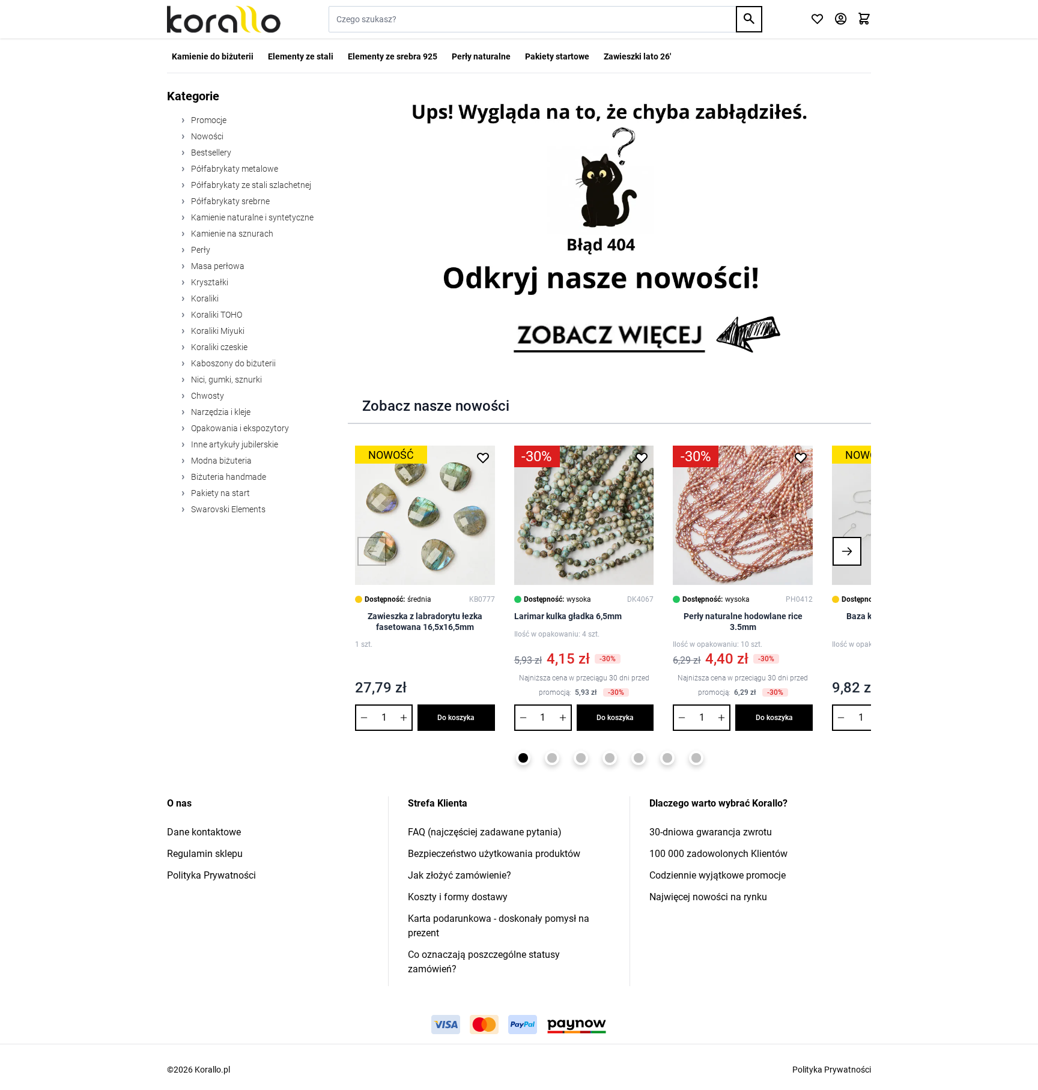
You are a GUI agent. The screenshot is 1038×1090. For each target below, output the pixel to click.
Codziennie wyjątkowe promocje (717, 875)
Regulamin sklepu (205, 853)
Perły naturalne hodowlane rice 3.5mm (743, 621)
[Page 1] (523, 758)
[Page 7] (696, 758)
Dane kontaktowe (204, 832)
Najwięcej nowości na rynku (708, 897)
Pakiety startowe (557, 56)
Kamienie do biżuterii (212, 56)
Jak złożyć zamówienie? (459, 875)
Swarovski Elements (227, 509)
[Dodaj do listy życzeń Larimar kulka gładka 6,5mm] (641, 457)
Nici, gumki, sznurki (225, 379)
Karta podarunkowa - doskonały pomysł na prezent (498, 926)
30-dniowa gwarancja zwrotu (710, 832)
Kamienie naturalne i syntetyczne (251, 217)
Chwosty (206, 396)
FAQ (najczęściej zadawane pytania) (485, 832)
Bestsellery (210, 152)
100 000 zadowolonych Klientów (718, 853)
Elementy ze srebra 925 (392, 56)
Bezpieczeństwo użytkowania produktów (494, 853)
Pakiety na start (219, 493)
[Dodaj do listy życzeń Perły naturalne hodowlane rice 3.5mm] (801, 457)
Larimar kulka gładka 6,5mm (568, 616)
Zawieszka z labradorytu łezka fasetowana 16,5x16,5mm (425, 621)
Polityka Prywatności (211, 875)
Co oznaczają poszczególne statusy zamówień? (484, 962)
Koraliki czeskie (218, 347)
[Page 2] (552, 758)
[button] (371, 551)
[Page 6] (667, 758)
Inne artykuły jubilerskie (233, 444)
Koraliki (204, 298)
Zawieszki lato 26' (637, 56)
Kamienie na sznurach (231, 233)
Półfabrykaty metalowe (233, 169)
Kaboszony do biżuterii (232, 363)
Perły (199, 250)
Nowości (206, 136)
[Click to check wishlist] (817, 19)
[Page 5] (638, 758)
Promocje (207, 120)
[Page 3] (581, 758)
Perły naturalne (481, 56)
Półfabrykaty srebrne (229, 201)
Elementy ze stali (300, 56)
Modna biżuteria (220, 460)
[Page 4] (610, 758)
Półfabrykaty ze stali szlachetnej (250, 185)
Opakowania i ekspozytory (239, 428)
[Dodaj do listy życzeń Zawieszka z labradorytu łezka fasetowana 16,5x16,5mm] (483, 457)
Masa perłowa (216, 266)
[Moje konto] (841, 19)
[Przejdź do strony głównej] (224, 19)
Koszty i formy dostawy (458, 897)
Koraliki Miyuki (216, 331)
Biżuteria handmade (227, 477)
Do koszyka (456, 717)
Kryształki (208, 282)
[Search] (749, 19)
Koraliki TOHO (215, 314)
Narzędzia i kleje (219, 412)
